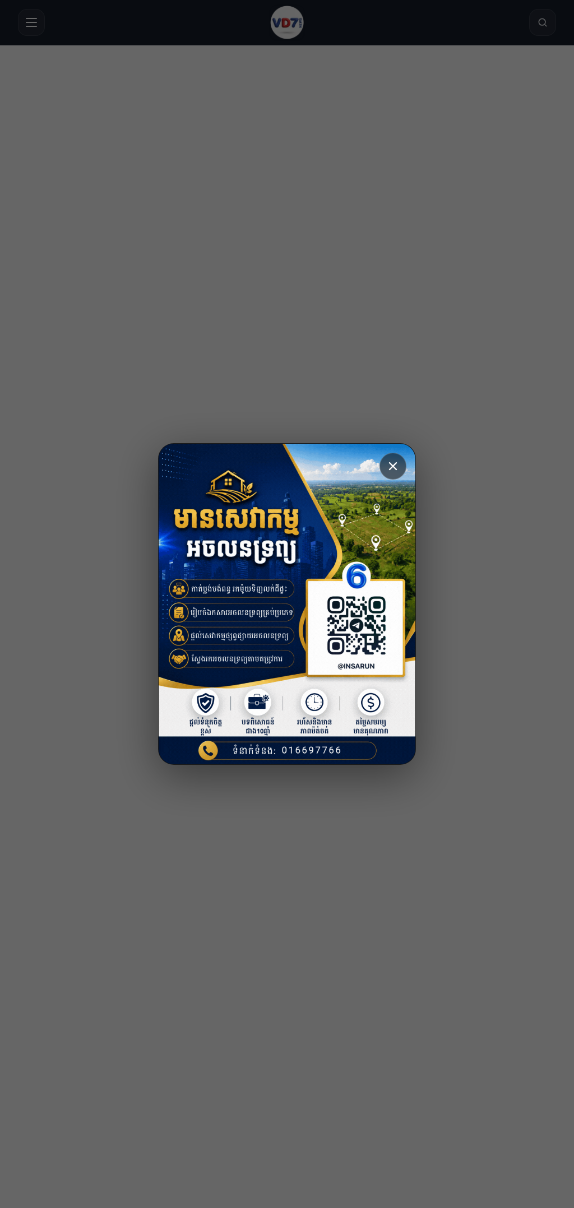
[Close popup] (392, 466)
